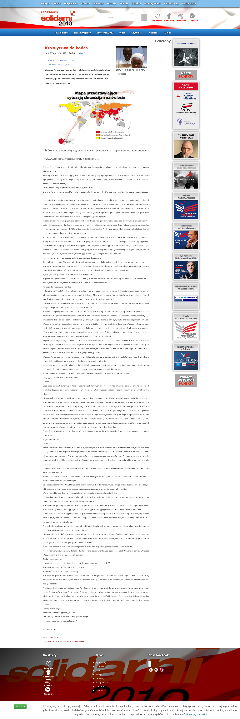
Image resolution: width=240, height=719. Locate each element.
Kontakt (99, 690)
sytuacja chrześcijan (66, 60)
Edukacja (98, 3)
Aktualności (61, 32)
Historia (111, 3)
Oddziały (100, 678)
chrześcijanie (52, 60)
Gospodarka (71, 3)
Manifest (100, 666)
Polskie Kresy (171, 3)
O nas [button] (168, 32)
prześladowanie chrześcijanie (58, 64)
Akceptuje (20, 706)
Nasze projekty (82, 32)
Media (57, 3)
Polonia (124, 3)
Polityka (45, 3)
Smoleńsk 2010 (105, 32)
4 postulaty (101, 662)
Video (122, 32)
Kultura (85, 3)
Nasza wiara (189, 3)
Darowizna (101, 686)
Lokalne (136, 3)
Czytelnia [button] (136, 32)
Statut (98, 670)
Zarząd (99, 674)
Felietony (163, 41)
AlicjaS (82, 53)
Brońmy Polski (152, 3)
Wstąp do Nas (102, 682)
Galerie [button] (153, 32)
